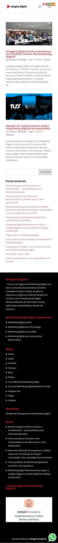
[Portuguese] (49, 3)
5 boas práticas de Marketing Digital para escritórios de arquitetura (26, 219)
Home (11, 353)
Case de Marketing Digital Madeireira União (29, 386)
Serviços (12, 367)
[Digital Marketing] (29, 521)
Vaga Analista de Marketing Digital (22, 235)
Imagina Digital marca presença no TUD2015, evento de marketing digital (29, 54)
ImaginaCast (14, 391)
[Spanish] (53, 3)
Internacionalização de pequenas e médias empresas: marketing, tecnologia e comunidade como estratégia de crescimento (29, 209)
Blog (10, 372)
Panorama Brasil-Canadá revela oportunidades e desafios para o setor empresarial (25, 199)
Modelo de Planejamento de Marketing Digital (28, 413)
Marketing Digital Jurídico (20, 322)
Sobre (11, 358)
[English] (45, 3)
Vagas (11, 395)
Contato (12, 400)
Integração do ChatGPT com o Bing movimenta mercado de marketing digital (28, 248)
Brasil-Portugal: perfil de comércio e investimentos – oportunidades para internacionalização (24, 188)
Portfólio (12, 363)
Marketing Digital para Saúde (22, 331)
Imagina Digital (38, 538)
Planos (11, 377)
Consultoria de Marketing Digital (23, 381)
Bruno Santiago (18, 59)
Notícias (10, 134)
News (47, 59)
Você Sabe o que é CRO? (18, 254)
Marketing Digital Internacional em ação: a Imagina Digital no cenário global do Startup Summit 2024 (27, 227)
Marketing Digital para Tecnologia (24, 326)
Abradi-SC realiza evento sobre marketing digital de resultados (28, 127)
